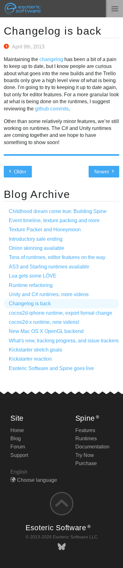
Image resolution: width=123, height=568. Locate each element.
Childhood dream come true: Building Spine (58, 211)
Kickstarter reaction (30, 359)
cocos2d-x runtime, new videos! (44, 322)
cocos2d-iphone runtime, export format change (60, 313)
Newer (102, 171)
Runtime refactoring (31, 285)
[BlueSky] (62, 547)
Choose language (37, 480)
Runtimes (86, 438)
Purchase (86, 463)
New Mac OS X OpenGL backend (46, 331)
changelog (51, 59)
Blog (15, 438)
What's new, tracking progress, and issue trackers (64, 340)
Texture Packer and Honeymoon (45, 229)
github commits (52, 108)
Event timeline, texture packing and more (54, 220)
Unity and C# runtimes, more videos (49, 294)
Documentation (92, 446)
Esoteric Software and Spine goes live (51, 368)
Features (85, 430)
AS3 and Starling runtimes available (49, 266)
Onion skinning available (36, 248)
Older (19, 171)
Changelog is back (53, 31)
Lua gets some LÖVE (32, 275)
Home (17, 430)
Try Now (84, 455)
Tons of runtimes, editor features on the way (57, 257)
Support (19, 455)
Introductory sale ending (35, 239)
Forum (17, 446)
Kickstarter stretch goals (35, 349)
